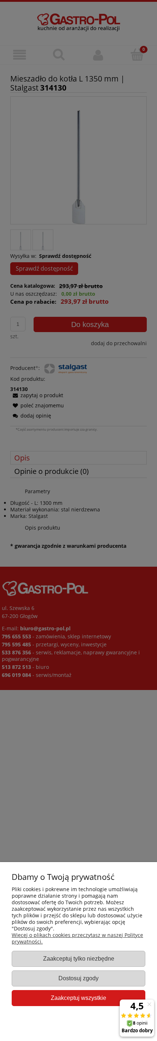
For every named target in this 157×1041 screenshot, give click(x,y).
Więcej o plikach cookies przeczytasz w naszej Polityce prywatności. (77, 938)
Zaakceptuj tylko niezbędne (78, 958)
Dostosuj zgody (78, 978)
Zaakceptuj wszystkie (78, 997)
